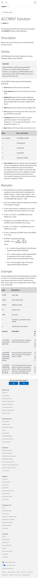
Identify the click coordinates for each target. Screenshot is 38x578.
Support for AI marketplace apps (9, 516)
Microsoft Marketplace (7, 522)
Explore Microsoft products (8, 410)
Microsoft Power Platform (8, 490)
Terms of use (23, 572)
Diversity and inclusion (7, 551)
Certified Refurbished (7, 436)
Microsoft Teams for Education (9, 456)
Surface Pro (4, 392)
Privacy (17, 572)
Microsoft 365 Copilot (7, 496)
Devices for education (7, 453)
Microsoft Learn (5, 513)
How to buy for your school (8, 462)
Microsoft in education (7, 450)
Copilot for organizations (7, 404)
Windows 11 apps (6, 413)
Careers (4, 536)
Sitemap (4, 572)
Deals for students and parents (9, 467)
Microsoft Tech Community (8, 519)
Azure (3, 507)
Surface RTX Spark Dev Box (8, 401)
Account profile (5, 421)
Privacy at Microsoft (6, 545)
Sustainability (5, 557)
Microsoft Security (6, 482)
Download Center (6, 424)
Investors (4, 548)
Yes (13, 383)
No (24, 383)
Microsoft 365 (5, 487)
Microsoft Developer (6, 510)
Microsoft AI (5, 479)
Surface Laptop (5, 395)
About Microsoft (5, 539)
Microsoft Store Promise (7, 439)
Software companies (6, 525)
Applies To (5, 23)
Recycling (11, 575)
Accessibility (5, 554)
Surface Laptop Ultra (6, 398)
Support (4, 6)
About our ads (18, 575)
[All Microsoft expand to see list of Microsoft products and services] (2, 2)
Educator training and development (10, 464)
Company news (5, 542)
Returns (4, 430)
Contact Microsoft (11, 572)
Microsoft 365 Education (7, 459)
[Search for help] (6, 2)
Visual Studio (5, 528)
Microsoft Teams (6, 493)
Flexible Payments (6, 442)
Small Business (5, 499)
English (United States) (10, 562)
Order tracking (5, 433)
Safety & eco (5, 575)
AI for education (5, 470)
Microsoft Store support (7, 427)
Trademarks (30, 572)
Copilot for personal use (7, 407)
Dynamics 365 (5, 485)
